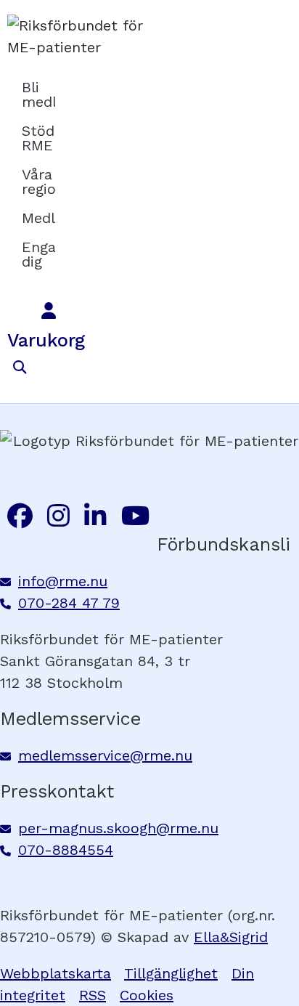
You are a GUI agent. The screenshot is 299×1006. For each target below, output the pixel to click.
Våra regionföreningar (38, 182)
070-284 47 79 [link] (69, 603)
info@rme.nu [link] (62, 581)
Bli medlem (38, 94)
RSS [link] (92, 995)
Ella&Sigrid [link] (231, 937)
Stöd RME (38, 138)
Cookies (146, 995)
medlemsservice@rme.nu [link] (105, 755)
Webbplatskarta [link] (55, 973)
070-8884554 (65, 850)
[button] (19, 368)
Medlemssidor (38, 218)
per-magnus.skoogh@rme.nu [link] (118, 828)
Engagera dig (38, 254)
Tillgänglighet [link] (171, 973)
